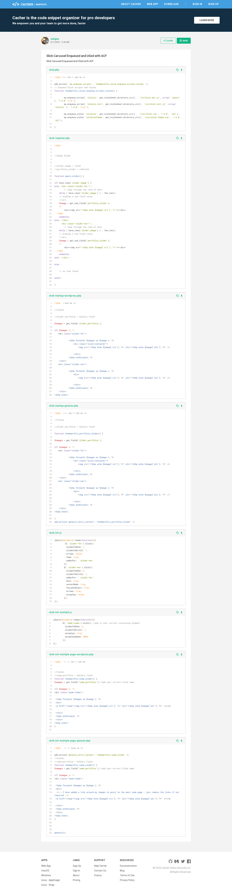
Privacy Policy (127, 880)
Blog (122, 870)
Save (183, 40)
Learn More (207, 20)
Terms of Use (127, 875)
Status (98, 875)
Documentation (128, 865)
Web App (152, 4)
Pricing (76, 880)
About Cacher (131, 4)
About (76, 875)
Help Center (100, 865)
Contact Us (100, 870)
